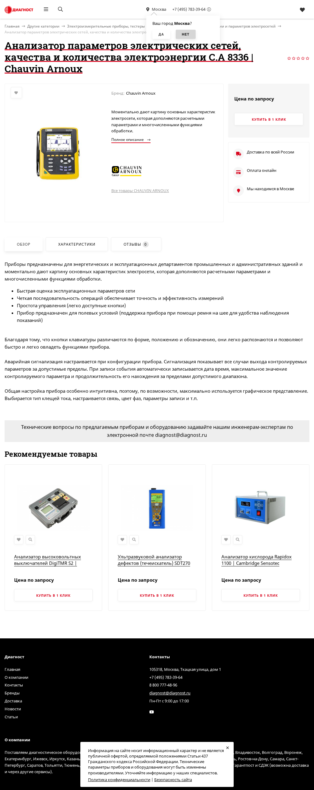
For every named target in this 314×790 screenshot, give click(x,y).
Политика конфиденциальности (119, 779)
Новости (13, 709)
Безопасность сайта (173, 779)
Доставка (13, 701)
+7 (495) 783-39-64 (188, 9)
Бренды (12, 693)
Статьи (11, 717)
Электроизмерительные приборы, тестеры (106, 26)
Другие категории (43, 26)
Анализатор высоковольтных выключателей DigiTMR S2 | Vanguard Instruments (47, 563)
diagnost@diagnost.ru (169, 693)
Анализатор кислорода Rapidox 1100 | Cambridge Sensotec (256, 560)
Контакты (14, 685)
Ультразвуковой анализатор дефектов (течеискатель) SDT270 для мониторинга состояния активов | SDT (154, 566)
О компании (16, 677)
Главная (12, 669)
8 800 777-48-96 (163, 685)
